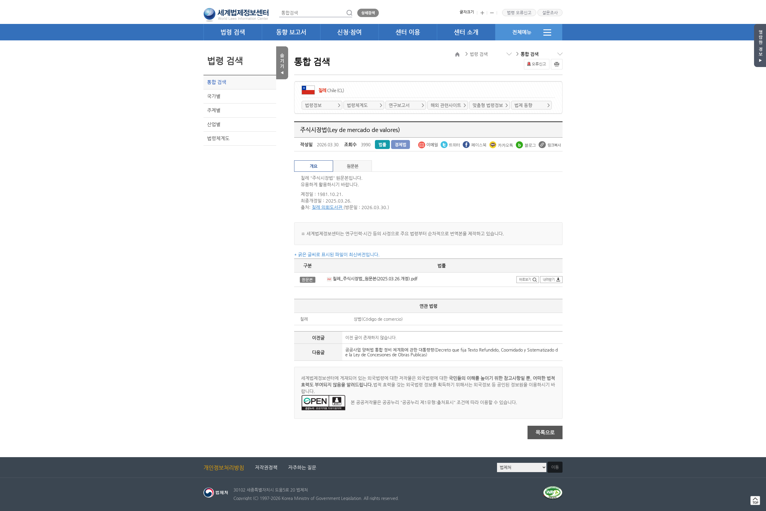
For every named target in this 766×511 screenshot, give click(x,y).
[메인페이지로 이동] (235, 14)
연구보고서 (399, 105)
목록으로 (545, 432)
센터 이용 (408, 32)
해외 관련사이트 (446, 105)
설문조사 (550, 12)
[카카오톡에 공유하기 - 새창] (501, 144)
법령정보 (313, 105)
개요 (313, 166)
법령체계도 (218, 138)
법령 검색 (233, 32)
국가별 (214, 96)
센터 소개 (466, 32)
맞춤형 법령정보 (487, 105)
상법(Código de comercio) (378, 319)
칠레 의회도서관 (328, 207)
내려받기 (549, 280)
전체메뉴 (521, 32)
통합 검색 (216, 82)
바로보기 (525, 280)
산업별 (214, 124)
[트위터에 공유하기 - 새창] (450, 144)
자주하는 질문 (302, 467)
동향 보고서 (291, 32)
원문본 (352, 166)
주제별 (214, 110)
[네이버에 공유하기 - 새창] (526, 144)
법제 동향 (523, 105)
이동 (555, 467)
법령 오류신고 (519, 12)
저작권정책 (266, 467)
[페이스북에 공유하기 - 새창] (475, 144)
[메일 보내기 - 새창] (428, 144)
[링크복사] (550, 144)
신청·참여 (349, 32)
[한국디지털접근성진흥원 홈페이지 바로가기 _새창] (553, 489)
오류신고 (539, 64)
